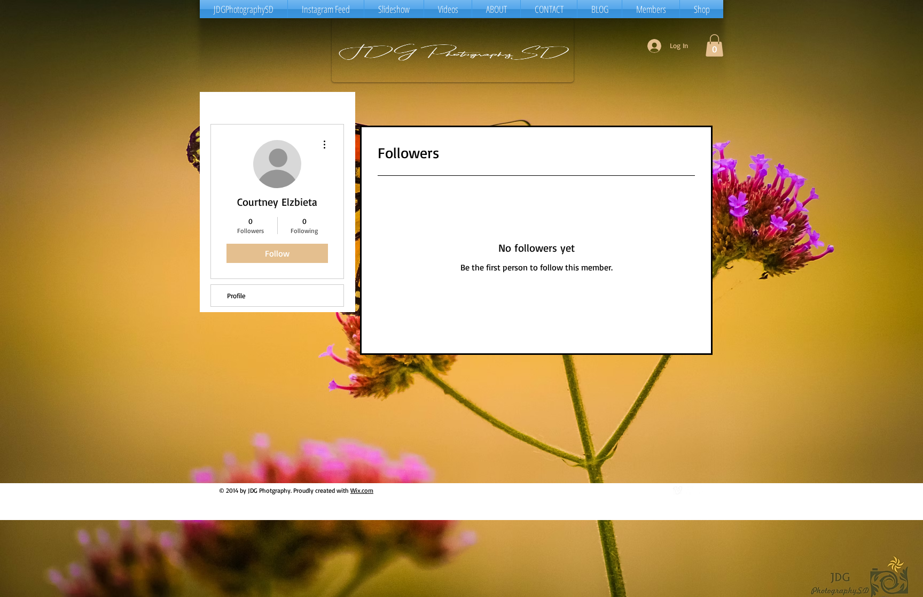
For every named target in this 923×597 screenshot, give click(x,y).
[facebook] (701, 490)
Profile (236, 295)
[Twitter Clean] (689, 490)
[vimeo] (677, 490)
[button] (714, 45)
